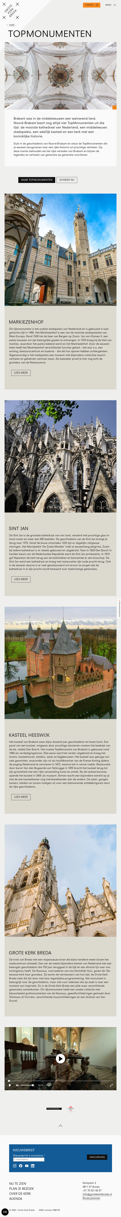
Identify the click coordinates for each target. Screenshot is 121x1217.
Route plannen (91, 1198)
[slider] (60, 1080)
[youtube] (26, 1166)
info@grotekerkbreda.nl (97, 1194)
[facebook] (20, 1166)
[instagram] (15, 1166)
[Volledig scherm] (111, 1085)
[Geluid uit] (17, 1085)
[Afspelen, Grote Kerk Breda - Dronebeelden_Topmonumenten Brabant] (10, 1085)
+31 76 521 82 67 (92, 1190)
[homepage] (11, 11)
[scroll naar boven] (60, 1126)
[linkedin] (32, 1166)
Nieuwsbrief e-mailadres (29, 1155)
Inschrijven (97, 1157)
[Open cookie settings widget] (5, 1212)
